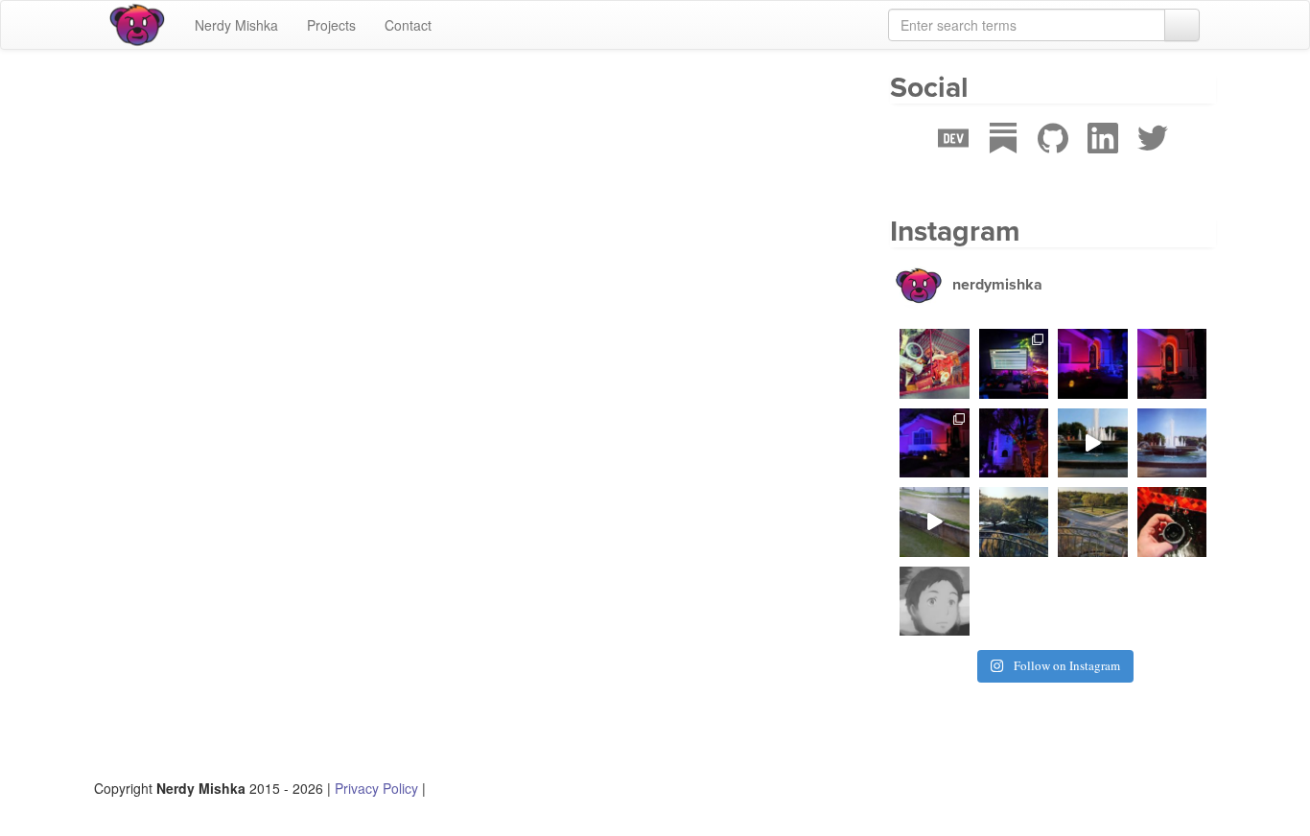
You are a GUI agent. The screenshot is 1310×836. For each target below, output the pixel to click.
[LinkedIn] (1103, 158)
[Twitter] (1153, 158)
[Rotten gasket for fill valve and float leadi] (1172, 522)
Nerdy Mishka (236, 25)
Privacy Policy (376, 788)
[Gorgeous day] (1093, 522)
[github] (1053, 158)
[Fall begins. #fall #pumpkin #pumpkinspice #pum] (935, 364)
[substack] (1003, 158)
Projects (331, 25)
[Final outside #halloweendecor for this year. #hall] (1093, 364)
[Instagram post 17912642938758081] (1093, 443)
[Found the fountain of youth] (1172, 443)
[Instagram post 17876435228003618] (935, 602)
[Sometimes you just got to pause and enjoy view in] (1014, 522)
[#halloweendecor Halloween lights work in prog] (935, 443)
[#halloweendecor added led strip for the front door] (1172, 364)
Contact (408, 25)
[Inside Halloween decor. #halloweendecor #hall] (1014, 364)
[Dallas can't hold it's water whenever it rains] (935, 522)
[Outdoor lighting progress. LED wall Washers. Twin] (1014, 443)
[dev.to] (953, 158)
